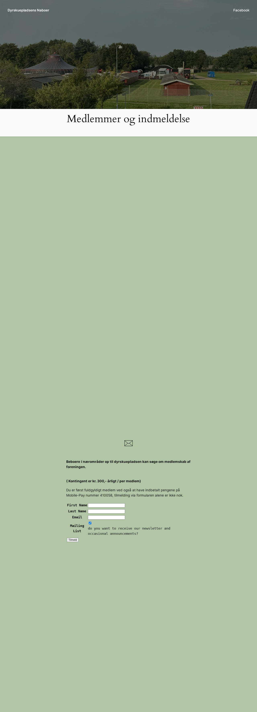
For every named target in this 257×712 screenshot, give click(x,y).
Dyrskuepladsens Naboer (28, 10)
